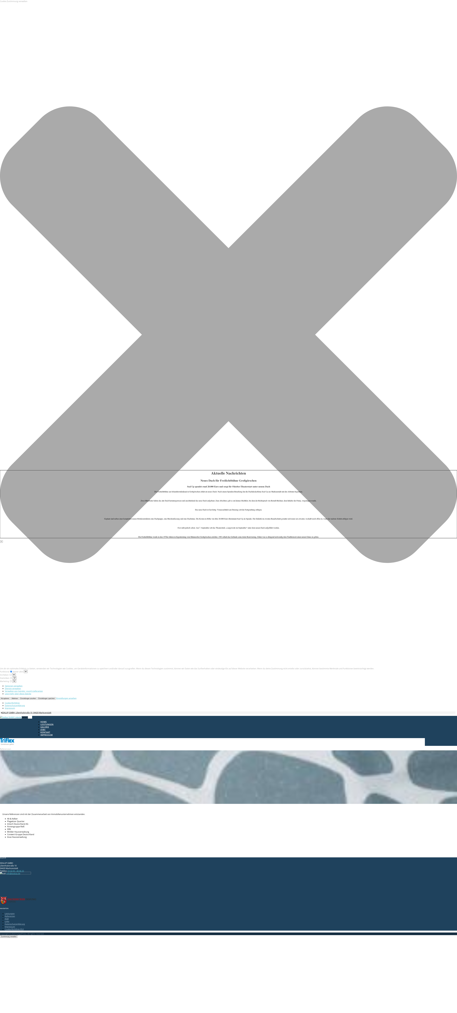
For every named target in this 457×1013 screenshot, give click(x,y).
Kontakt (45, 732)
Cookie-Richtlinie (12, 703)
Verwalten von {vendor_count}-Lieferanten (24, 691)
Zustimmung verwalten (9, 937)
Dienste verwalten (13, 688)
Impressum (10, 708)
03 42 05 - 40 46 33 (16, 871)
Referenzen (10, 916)
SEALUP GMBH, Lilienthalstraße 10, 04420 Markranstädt (26, 712)
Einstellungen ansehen (28, 698)
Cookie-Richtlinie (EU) (14, 929)
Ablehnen (15, 698)
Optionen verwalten (13, 686)
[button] (228, 335)
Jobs (42, 729)
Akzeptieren (5, 698)
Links (7, 921)
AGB (7, 919)
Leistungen (47, 724)
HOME (43, 722)
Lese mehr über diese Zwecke (18, 693)
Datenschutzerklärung (15, 705)
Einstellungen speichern (46, 698)
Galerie (44, 727)
